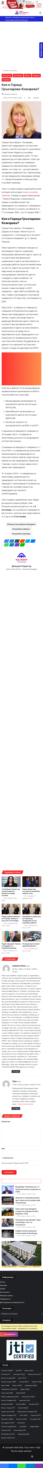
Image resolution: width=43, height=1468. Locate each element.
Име (3, 1148)
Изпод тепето (28, 1396)
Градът (37, 1381)
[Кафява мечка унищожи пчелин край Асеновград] (8, 1233)
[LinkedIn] (11, 540)
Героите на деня (8, 1381)
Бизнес (29, 1369)
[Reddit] (22, 540)
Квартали (24, 1399)
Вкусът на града (8, 1377)
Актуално (13, 70)
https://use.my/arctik (25, 1103)
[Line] (22, 544)
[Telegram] (11, 544)
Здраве (24, 1388)
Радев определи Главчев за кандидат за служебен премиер (11, 945)
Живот (17, 1384)
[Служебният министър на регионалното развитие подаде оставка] (11, 880)
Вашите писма (34, 1373)
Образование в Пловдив (27, 1411)
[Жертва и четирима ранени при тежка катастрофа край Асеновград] (8, 1200)
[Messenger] (32, 540)
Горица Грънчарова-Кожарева (21, 523)
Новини (6, 79)
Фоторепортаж (8, 1433)
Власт (27, 75)
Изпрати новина (6, 1295)
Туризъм (6, 1429)
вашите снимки (8, 1437)
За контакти (5, 1291)
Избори (36, 75)
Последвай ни (9, 1333)
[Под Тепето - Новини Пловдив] (21, 12)
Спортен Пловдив (8, 1425)
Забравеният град (9, 1388)
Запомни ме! (8, 1157)
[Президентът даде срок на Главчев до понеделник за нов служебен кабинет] (31, 908)
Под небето (7, 1418)
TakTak (2, 1288)
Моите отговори (8, 1407)
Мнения (34, 1403)
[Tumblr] (16, 540)
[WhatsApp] (6, 544)
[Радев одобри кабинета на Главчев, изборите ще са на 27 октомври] (11, 908)
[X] (21, 571)
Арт (19, 1369)
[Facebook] (6, 540)
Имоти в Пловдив (8, 1399)
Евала (5, 1384)
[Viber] (16, 544)
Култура (21, 1403)
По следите (35, 1418)
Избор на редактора (10, 1396)
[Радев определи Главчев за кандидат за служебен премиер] (11, 935)
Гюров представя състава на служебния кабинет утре (31, 890)
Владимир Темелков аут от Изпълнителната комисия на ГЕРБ (28, 1188)
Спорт (21, 1422)
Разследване (7, 1422)
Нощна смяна (7, 1411)
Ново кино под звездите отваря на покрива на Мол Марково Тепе (26, 1210)
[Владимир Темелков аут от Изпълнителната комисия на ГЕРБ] (8, 1189)
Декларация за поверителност (12, 1302)
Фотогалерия (20, 1429)
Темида (34, 1425)
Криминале (7, 1403)
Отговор (16, 1071)
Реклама (3, 1284)
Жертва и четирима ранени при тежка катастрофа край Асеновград (27, 1199)
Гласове (24, 1381)
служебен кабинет (21, 528)
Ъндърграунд (23, 1433)
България (18, 75)
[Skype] (27, 540)
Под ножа (21, 1418)
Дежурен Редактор (11, 93)
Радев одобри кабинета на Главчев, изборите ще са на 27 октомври (11, 918)
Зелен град (7, 1392)
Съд (23, 1425)
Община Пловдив (8, 1414)
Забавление (31, 1384)
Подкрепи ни (5, 1298)
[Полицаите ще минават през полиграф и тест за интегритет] (8, 1222)
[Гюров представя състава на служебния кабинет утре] (31, 880)
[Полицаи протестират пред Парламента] (31, 935)
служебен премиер (21, 533)
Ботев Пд (5, 1373)
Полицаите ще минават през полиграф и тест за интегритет (28, 1221)
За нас (2, 1281)
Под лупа (36, 1414)
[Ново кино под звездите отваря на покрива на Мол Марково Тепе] (8, 1211)
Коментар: (6, 1121)
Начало (6, 70)
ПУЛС (24, 1414)
